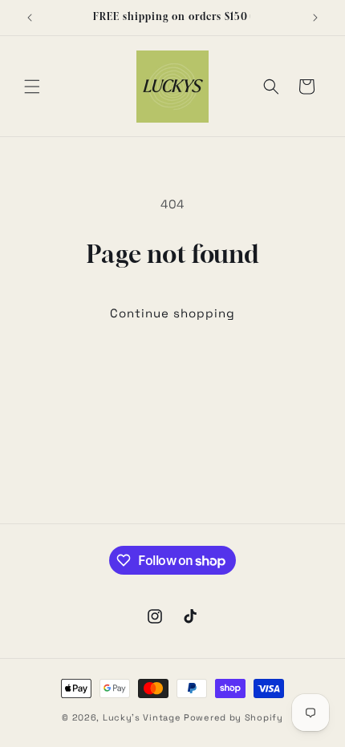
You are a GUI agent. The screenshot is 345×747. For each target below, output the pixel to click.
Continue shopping (172, 313)
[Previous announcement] (29, 17)
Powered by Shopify (233, 717)
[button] (32, 86)
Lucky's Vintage (142, 717)
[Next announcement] (315, 17)
